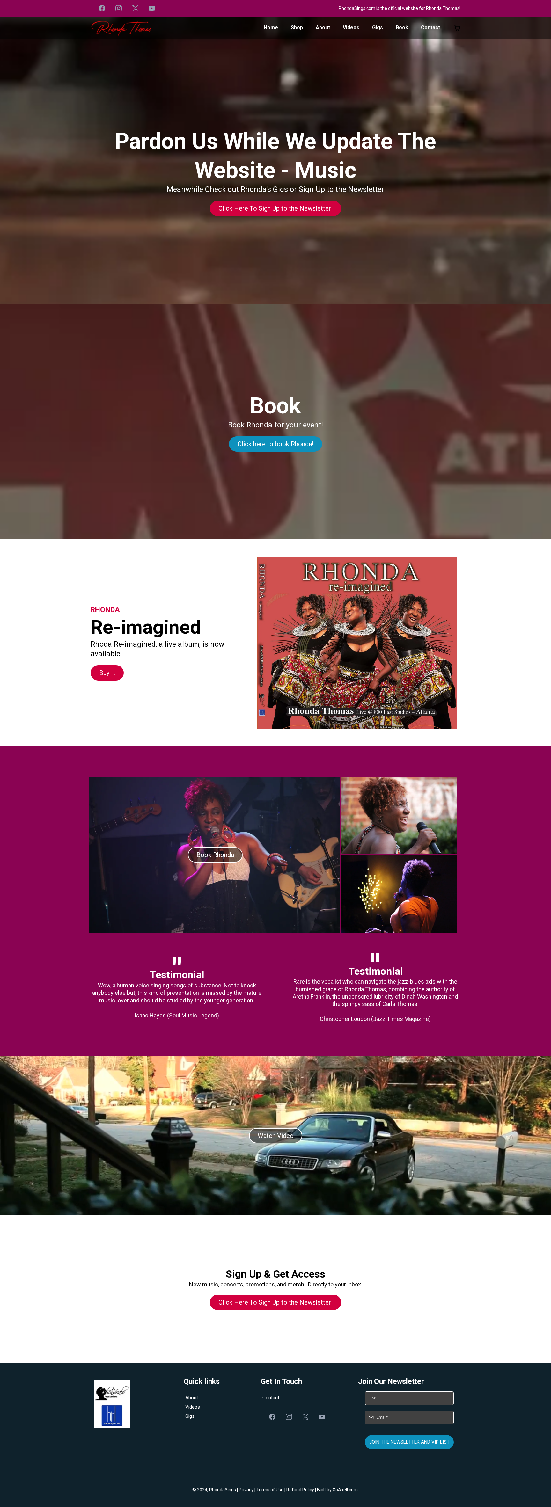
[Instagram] (118, 8)
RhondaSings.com (357, 8)
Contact (430, 28)
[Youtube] (151, 8)
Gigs (377, 28)
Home (271, 28)
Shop (297, 28)
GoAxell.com (345, 1489)
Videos (351, 28)
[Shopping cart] (457, 28)
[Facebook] (102, 8)
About (323, 28)
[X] (135, 8)
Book (402, 28)
